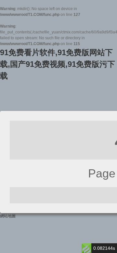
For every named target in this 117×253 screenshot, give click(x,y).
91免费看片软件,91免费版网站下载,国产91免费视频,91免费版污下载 (57, 64)
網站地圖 (8, 216)
